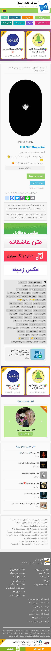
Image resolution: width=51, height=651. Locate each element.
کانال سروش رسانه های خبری (19, 532)
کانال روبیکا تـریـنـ (16, 303)
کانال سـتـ (41, 321)
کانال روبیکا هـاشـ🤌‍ (38, 338)
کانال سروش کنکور (39, 523)
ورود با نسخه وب (37, 182)
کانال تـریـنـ (41, 307)
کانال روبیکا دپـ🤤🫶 (37, 300)
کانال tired (22, 282)
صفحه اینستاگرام (42, 23)
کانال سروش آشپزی (15, 535)
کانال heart (26, 286)
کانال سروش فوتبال (39, 529)
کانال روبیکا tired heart (32, 147)
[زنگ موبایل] (25, 256)
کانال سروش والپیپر (19, 520)
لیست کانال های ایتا (40, 606)
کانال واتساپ (6, 23)
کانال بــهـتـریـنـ (22, 289)
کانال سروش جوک (40, 544)
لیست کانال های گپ (40, 610)
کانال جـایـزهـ (24, 335)
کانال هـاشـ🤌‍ (23, 338)
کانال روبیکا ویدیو (20, 67)
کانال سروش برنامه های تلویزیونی (34, 541)
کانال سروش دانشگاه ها (21, 544)
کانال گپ (29, 23)
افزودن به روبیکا (35, 176)
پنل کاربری (44, 573)
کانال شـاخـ (17, 321)
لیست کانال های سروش (38, 599)
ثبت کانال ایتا (19, 577)
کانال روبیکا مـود (39, 303)
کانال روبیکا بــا (31, 331)
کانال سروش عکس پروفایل (36, 538)
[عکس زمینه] (25, 270)
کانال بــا (21, 331)
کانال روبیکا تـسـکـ (38, 293)
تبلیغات (45, 580)
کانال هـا (42, 331)
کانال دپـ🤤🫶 (22, 300)
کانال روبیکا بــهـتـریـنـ (37, 289)
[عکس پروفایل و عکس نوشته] (25, 228)
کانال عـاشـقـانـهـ (12, 296)
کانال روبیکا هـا (13, 328)
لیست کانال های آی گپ (39, 614)
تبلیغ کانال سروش (23, 523)
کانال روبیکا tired (35, 282)
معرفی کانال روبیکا (27, 3)
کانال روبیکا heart (39, 286)
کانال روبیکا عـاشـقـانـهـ (28, 296)
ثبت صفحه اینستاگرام (15, 588)
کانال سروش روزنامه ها (38, 520)
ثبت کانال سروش (17, 569)
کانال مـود (28, 303)
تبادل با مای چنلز (41, 584)
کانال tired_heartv (18, 342)
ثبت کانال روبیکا (17, 573)
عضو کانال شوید (21, 433)
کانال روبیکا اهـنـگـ (28, 307)
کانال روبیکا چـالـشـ (38, 328)
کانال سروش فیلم (40, 532)
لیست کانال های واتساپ (38, 621)
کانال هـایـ (41, 296)
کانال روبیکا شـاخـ (30, 321)
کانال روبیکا (43, 17)
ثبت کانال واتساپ (17, 595)
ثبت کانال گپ (19, 580)
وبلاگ (27, 358)
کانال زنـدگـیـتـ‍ (40, 314)
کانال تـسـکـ (26, 293)
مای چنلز (42, 67)
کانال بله (4, 17)
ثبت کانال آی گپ (17, 584)
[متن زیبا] (25, 242)
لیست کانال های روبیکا (39, 603)
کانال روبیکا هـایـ (13, 293)
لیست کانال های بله (40, 617)
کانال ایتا (28, 17)
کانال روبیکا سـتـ (16, 317)
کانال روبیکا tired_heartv (36, 342)
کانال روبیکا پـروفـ (26, 314)
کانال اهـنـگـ (15, 307)
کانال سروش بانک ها (21, 529)
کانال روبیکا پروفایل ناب (21, 430)
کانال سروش (14, 17)
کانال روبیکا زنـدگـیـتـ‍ (14, 310)
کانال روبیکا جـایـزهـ (38, 335)
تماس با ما (44, 577)
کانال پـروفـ (13, 314)
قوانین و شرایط (42, 569)
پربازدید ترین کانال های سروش (35, 526)
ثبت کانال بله (19, 591)
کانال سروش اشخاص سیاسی (36, 535)
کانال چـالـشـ (25, 328)
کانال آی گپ (19, 23)
